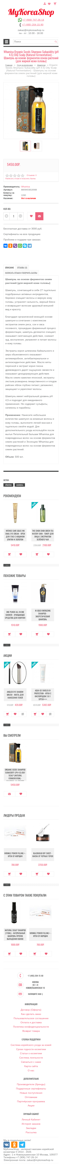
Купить (9, 554)
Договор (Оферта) (31, 1009)
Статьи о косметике (31, 1053)
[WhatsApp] (20, 246)
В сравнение (23, 714)
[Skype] (25, 246)
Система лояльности (31, 1057)
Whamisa (25, 187)
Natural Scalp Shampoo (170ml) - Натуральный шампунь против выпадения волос (15, 934)
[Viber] (15, 246)
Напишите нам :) (35, 994)
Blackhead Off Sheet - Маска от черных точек (42, 855)
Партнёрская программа (31, 1101)
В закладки (31, 216)
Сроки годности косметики (31, 1049)
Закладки (31, 1128)
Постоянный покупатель (45, 3)
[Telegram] (30, 246)
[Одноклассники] (10, 246)
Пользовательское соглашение (31, 1018)
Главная (8, 65)
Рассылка (31, 1132)
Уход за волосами (25, 65)
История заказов (31, 1123)
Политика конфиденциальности (31, 1026)
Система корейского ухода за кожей (31, 1045)
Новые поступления (31, 1092)
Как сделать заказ (31, 1014)
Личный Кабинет (31, 1119)
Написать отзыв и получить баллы (21, 272)
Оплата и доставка (31, 1022)
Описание (9, 267)
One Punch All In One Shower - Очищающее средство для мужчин (15, 614)
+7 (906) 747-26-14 (33, 19)
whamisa (8, 484)
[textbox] (35, 41)
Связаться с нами (31, 1062)
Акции (31, 1105)
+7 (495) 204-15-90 (32, 24)
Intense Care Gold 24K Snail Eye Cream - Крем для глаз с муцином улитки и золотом (15, 535)
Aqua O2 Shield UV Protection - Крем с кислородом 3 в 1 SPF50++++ (42, 695)
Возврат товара (31, 1031)
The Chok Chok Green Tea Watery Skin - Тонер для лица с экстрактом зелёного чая (43, 535)
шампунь (19, 484)
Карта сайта (31, 1066)
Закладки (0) (49, 3)
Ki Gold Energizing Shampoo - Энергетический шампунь (42, 615)
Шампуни (41, 65)
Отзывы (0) (22, 267)
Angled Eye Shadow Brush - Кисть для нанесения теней (15, 694)
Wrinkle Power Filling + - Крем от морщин (15, 855)
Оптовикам (31, 1097)
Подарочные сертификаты (31, 1088)
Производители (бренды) (31, 1084)
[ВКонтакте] (5, 246)
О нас (31, 1070)
